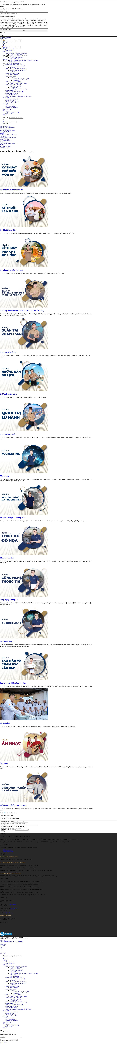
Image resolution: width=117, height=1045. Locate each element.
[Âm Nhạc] (46, 745)
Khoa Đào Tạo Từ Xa (12, 93)
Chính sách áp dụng (8, 851)
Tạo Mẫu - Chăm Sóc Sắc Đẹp (12, 20)
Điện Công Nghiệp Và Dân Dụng (36, 25)
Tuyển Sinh (6, 97)
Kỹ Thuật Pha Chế (31, 19)
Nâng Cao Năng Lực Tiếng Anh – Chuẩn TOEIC (18, 96)
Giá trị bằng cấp (10, 50)
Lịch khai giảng (10, 100)
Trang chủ (5, 46)
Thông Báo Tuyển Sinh (12, 99)
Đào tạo (5, 51)
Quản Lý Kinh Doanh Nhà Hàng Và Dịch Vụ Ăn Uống (24, 60)
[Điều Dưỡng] (46, 704)
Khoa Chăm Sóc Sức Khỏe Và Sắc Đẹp (16, 69)
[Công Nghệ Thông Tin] (46, 581)
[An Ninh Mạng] (46, 622)
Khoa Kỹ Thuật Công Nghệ (13, 81)
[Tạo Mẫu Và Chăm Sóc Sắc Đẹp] (46, 664)
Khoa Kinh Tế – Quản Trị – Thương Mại (16, 89)
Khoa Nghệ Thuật (11, 76)
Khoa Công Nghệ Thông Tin (13, 84)
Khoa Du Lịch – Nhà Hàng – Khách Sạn (16, 53)
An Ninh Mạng (37, 23)
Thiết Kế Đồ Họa (14, 74)
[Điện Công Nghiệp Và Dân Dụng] (46, 786)
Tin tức (5, 110)
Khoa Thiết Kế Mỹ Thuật (12, 73)
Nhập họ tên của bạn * (7, 821)
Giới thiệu (5, 47)
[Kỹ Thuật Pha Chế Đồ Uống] (46, 251)
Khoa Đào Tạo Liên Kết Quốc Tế (14, 92)
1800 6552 (6, 59)
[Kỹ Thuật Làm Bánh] (46, 211)
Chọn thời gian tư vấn (6, 826)
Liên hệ (5, 115)
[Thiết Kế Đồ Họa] (46, 539)
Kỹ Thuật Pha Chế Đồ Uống (17, 57)
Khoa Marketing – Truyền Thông (14, 64)
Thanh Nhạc (16, 80)
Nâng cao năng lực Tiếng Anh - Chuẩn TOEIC (12, 27)
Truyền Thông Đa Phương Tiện (17, 66)
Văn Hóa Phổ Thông (25, 23)
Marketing (33, 20)
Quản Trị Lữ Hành (36, 22)
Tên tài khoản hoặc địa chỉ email (8, 1034)
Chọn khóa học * (5, 825)
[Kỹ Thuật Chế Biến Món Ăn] (46, 171)
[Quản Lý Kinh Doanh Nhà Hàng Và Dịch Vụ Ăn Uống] (46, 292)
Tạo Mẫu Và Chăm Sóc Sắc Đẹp (18, 70)
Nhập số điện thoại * (6, 823)
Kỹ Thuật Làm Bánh (19, 19)
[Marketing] (46, 457)
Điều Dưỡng (25, 20)
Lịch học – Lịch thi (11, 104)
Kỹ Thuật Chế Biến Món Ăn (17, 54)
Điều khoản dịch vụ (8, 850)
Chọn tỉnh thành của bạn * (8, 829)
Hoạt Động (9, 113)
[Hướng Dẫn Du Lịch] (46, 375)
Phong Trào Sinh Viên (12, 107)
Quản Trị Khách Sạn (15, 59)
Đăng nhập (14, 1040)
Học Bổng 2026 (7, 109)
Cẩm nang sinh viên (11, 106)
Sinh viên (5, 103)
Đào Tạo (5, 122)
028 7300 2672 (14, 908)
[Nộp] (3, 65)
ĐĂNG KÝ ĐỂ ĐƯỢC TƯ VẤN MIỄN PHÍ (11, 941)
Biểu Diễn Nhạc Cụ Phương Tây (21, 79)
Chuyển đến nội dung (5, 37)
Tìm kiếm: (5, 63)
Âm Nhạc (40, 20)
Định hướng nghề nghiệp (12, 112)
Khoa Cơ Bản (9, 90)
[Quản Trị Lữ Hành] (46, 415)
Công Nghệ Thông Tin (12, 23)
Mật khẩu (3, 1037)
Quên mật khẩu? (4, 1043)
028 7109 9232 (12, 904)
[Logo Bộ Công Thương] (6, 936)
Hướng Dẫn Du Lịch (23, 22)
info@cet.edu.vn (8, 912)
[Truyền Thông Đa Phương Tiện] (46, 499)
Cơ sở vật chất (10, 48)
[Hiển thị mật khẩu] (21, 1037)
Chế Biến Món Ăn (7, 19)
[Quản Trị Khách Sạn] (46, 333)
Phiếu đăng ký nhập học (12, 102)
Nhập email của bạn (6, 828)
